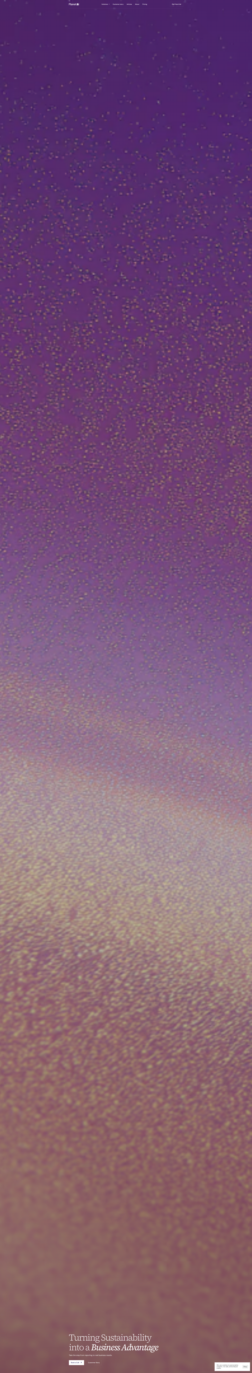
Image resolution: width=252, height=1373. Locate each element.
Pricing (144, 4)
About (137, 4)
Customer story (118, 4)
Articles (129, 4)
